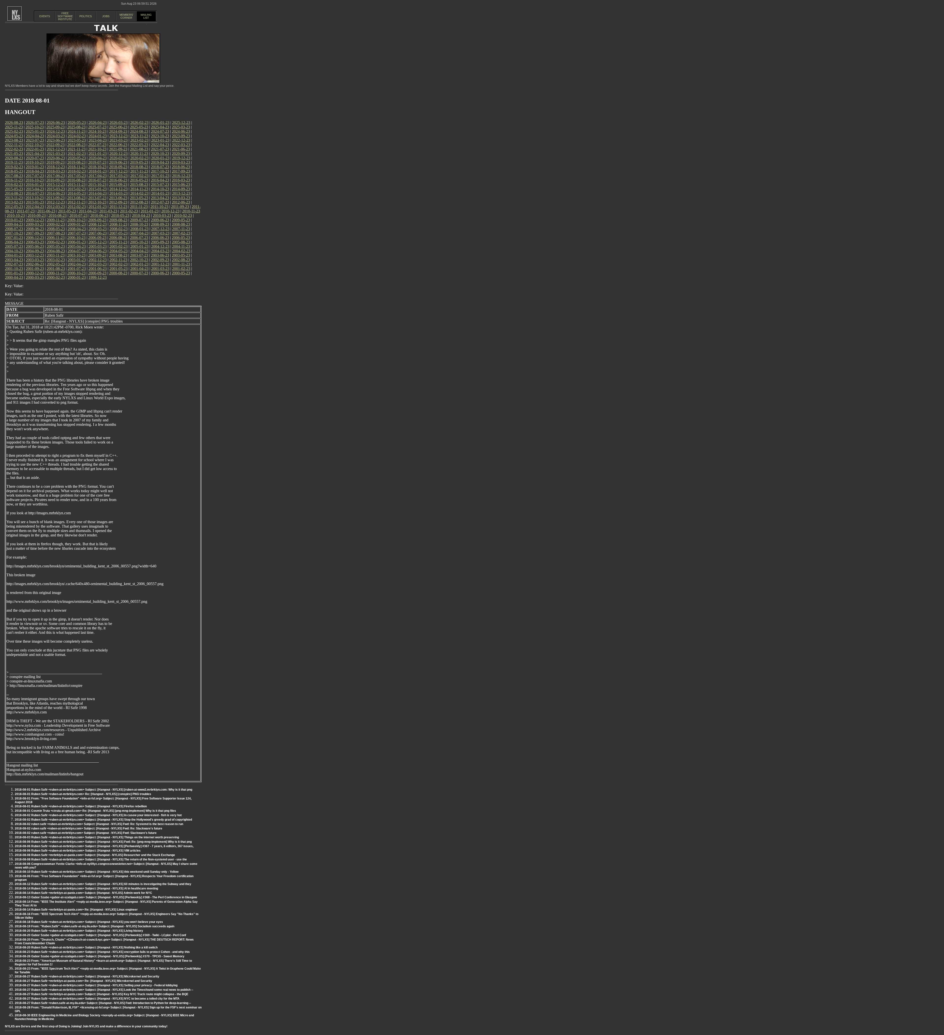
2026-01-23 (160, 122)
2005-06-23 (35, 246)
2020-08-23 (14, 158)
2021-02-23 (77, 153)
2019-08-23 (76, 162)
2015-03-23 (56, 189)
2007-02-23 (181, 233)
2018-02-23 (77, 171)
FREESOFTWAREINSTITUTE (65, 16)
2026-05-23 (77, 122)
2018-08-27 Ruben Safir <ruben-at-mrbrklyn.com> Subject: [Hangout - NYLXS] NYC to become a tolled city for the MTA (97, 998)
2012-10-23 (97, 202)
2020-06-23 (56, 158)
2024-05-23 (14, 136)
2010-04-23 (141, 215)
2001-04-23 (139, 268)
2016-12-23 (181, 176)
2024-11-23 (77, 131)
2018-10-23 (97, 167)
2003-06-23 (160, 255)
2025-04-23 (160, 127)
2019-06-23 (118, 162)
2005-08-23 (181, 242)
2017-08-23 (14, 176)
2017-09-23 (181, 171)
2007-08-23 (56, 233)
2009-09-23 (97, 220)
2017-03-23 (118, 176)
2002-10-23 (139, 260)
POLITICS (85, 16)
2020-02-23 (139, 158)
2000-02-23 (56, 277)
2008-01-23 (139, 229)
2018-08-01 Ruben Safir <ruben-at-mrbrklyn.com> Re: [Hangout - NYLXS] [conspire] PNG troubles (83, 794)
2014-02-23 (139, 193)
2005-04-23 (77, 246)
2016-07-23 (97, 180)
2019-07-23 (97, 162)
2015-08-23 (139, 184)
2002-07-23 (14, 264)
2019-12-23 (181, 158)
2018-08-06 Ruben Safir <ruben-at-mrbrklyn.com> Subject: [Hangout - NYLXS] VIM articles (78, 850)
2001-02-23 (181, 268)
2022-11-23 (14, 145)
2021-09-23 (118, 149)
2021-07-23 (160, 149)
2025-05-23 (139, 127)
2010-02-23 (183, 215)
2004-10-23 (14, 251)
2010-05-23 (120, 215)
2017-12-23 (118, 171)
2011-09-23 (180, 207)
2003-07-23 (139, 255)
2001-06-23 (97, 268)
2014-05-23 (77, 193)
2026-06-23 (56, 122)
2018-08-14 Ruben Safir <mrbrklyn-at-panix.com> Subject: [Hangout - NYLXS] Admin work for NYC (83, 893)
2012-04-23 (35, 207)
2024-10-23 (97, 131)
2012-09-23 (118, 202)
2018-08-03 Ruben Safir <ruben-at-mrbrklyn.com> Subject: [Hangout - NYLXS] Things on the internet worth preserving (97, 837)
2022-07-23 (97, 145)
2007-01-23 (14, 238)
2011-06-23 (46, 211)
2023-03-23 (118, 140)
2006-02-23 (56, 242)
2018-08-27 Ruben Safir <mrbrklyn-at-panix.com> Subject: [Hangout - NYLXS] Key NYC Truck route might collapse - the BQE (101, 994)
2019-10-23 (35, 162)
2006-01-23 (77, 242)
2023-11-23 (139, 136)
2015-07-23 (160, 184)
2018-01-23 (97, 171)
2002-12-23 (97, 260)
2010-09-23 (37, 215)
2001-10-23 (14, 268)
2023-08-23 (14, 140)
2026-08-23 (14, 122)
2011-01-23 (150, 211)
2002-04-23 (77, 264)
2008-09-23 (160, 224)
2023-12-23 (118, 136)
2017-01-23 (160, 176)
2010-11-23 (191, 211)
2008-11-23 (118, 224)
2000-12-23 (35, 273)
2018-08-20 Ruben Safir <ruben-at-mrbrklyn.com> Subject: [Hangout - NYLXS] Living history (79, 930)
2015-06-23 (181, 184)
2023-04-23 (97, 140)
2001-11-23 (181, 264)
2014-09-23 (181, 189)
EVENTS (44, 16)
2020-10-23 (160, 153)
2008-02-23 (118, 229)
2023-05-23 (77, 140)
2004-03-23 (160, 251)
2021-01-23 (97, 153)
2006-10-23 (76, 238)
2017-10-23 (160, 171)
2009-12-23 (35, 220)
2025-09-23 (55, 127)
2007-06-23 (97, 233)
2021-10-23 (97, 149)
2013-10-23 (35, 198)
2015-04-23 (35, 189)
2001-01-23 (14, 273)
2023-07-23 (35, 140)
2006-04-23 (14, 242)
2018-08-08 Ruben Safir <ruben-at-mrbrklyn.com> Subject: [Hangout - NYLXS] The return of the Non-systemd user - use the (101, 859)
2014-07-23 (35, 193)
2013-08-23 (76, 198)
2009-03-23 (35, 224)
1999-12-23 (97, 277)
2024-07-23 (160, 131)
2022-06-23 (118, 145)
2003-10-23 (76, 255)
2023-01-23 (160, 140)
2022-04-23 (160, 145)
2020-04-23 (97, 158)
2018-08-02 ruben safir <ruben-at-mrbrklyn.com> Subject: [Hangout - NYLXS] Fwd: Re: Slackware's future (88, 828)
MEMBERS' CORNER (126, 16)
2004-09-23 (35, 251)
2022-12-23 (181, 140)
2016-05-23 (139, 180)
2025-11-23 (14, 127)
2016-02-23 (14, 184)
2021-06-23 (181, 149)
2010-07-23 (78, 215)
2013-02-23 (14, 202)
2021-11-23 (77, 149)
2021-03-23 (56, 153)
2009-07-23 (139, 220)
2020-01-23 (160, 158)
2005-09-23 (160, 242)
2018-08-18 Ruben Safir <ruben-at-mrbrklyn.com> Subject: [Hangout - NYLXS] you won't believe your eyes (89, 922)
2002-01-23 (139, 264)
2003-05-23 (181, 255)
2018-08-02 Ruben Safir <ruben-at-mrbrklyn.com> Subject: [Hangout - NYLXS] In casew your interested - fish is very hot (98, 815)
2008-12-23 (97, 224)
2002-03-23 (97, 264)
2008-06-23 (35, 229)
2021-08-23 (139, 149)
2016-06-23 (118, 180)
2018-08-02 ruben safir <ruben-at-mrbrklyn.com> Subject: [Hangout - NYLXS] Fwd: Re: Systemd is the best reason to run (99, 824)
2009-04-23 (14, 224)
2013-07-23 (97, 198)
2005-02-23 (118, 246)
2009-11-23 (56, 220)
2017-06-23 (56, 176)
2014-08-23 (14, 193)
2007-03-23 (160, 233)
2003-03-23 (35, 260)
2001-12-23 (160, 264)
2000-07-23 (139, 273)
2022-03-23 (181, 145)
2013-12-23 (181, 193)
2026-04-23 (97, 122)
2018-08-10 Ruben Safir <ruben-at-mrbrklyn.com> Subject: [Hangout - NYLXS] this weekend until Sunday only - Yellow (96, 871)
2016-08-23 (76, 180)
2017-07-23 (35, 176)
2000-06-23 (160, 273)
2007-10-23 (14, 233)
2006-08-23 (118, 238)
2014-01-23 (160, 193)
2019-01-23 (35, 167)
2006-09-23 (97, 238)
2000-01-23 (77, 277)
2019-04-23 (160, 162)
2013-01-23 (35, 202)
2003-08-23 (118, 255)
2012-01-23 (97, 207)
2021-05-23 (14, 153)
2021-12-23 (56, 149)
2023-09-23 (181, 136)
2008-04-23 (77, 229)
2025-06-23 (118, 127)
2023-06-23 (56, 140)
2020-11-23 (139, 153)
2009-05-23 (181, 220)
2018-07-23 (160, 167)
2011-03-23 (108, 211)
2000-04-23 (14, 277)
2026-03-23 (118, 122)
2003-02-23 (56, 260)
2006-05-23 (181, 238)
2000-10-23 (76, 273)
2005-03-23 (97, 246)
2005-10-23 (139, 242)
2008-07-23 (14, 229)
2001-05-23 (118, 268)
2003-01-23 (77, 260)
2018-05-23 (14, 171)
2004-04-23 (139, 251)
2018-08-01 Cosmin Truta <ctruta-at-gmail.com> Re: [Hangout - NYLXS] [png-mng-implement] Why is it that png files (95, 811)
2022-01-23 (35, 149)
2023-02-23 (139, 140)
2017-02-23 (139, 176)
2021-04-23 (35, 153)
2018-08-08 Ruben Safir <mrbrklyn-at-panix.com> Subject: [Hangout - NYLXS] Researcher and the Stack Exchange (95, 855)
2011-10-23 (159, 207)
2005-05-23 (56, 246)
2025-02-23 (14, 131)
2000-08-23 (118, 273)
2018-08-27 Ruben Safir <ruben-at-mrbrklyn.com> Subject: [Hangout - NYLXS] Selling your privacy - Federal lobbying (96, 985)
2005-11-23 (118, 242)
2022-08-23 (76, 145)
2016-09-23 (55, 180)
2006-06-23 (160, 238)
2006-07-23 (139, 238)
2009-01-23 (77, 224)
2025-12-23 (181, 122)
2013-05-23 (139, 198)
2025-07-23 (97, 127)
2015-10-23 (97, 184)
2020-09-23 (181, 153)
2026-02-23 (139, 122)
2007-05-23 (118, 233)
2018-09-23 (118, 167)
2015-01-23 (97, 189)
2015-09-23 (118, 184)
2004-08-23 (56, 251)
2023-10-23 (160, 136)
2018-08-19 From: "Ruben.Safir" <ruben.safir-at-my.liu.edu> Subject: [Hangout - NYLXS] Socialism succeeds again (94, 926)
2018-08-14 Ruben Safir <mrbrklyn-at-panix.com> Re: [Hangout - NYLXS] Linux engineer (76, 909)
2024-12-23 (56, 131)
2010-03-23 (162, 215)
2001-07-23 (77, 268)
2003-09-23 (97, 255)
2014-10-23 (160, 189)
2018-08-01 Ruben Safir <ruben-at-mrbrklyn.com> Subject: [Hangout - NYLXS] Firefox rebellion (81, 806)
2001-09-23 (35, 268)
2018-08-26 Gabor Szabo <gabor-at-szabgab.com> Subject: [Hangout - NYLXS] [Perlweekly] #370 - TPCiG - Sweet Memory (99, 956)
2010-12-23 (170, 211)
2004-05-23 (118, 251)
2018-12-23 (56, 167)
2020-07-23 (35, 158)
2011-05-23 (67, 211)
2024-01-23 (97, 136)
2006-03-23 (35, 242)
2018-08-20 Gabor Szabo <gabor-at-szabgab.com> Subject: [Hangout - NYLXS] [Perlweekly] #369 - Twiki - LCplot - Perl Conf (100, 935)
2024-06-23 (181, 131)
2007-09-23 (35, 233)
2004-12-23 (160, 246)
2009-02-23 (56, 224)
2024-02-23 (77, 136)
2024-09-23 (118, 131)
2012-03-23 (56, 207)
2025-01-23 (35, 131)
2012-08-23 (139, 202)
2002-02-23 (118, 264)
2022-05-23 (139, 145)
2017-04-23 (97, 176)
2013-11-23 (14, 198)
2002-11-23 (118, 260)
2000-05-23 (181, 273)
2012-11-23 (77, 202)
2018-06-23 (181, 167)
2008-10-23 (139, 224)
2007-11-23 (181, 229)
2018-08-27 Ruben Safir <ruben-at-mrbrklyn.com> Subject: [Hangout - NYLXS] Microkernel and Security (87, 976)
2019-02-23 (14, 167)
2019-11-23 (14, 162)
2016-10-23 (35, 180)
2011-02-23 (129, 211)
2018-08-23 (139, 167)
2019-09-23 (55, 162)
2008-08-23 (181, 224)
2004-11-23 (181, 246)
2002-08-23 (181, 260)
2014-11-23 (139, 189)
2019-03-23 (181, 162)
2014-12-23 (118, 189)
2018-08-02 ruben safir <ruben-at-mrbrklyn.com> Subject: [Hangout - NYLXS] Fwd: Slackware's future (86, 833)
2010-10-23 (16, 215)
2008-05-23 (56, 229)
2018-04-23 (35, 171)
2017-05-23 (77, 176)
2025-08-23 (76, 127)
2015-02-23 (77, 189)
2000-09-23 (97, 273)
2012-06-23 (181, 202)
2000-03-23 (35, 277)
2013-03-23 (181, 198)
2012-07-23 (160, 202)
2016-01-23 (35, 184)
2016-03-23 (181, 180)
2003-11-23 (56, 255)
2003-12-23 (35, 255)
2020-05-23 (77, 158)
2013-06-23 (118, 198)
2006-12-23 (35, 238)
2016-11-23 (14, 180)
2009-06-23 (160, 220)
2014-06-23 (56, 193)
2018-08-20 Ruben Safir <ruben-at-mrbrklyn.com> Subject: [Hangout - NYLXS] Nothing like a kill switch (86, 947)
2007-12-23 (160, 229)
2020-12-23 (118, 153)
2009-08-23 (118, 220)
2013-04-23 (160, 198)
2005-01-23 (139, 246)
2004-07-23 (77, 251)
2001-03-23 (160, 268)
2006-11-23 (56, 238)
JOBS (105, 16)
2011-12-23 (118, 207)
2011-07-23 (26, 211)
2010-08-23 (57, 215)
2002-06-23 (35, 264)
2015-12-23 (56, 184)
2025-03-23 (181, 127)
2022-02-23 (14, 149)
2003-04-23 (14, 260)
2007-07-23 (77, 233)
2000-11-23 (56, 273)
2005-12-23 (97, 242)
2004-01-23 (14, 255)
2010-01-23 (14, 220)
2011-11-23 (139, 207)
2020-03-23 (118, 158)
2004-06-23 (97, 251)
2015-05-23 (14, 189)
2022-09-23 (55, 145)
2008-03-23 (97, 229)
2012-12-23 (56, 202)
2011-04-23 (88, 211)
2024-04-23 (35, 136)
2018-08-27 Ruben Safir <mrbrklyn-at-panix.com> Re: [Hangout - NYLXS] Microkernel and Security (83, 981)
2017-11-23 (139, 171)
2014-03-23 (118, 193)
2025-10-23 (35, 127)
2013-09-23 (55, 198)
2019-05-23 (139, 162)
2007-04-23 (139, 233)
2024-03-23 (56, 136)
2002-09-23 (160, 260)
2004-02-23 (181, 251)
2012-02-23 (77, 207)
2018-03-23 (56, 171)
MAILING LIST (146, 16)
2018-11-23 (77, 167)
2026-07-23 (35, 122)
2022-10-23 (35, 145)
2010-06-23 (99, 215)
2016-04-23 (160, 180)
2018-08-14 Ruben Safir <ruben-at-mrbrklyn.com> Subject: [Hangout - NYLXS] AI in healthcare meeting (86, 888)
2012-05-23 (14, 207)
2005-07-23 (14, 246)
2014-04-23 (97, 193)
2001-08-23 (56, 268)
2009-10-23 (76, 220)
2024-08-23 (139, 131)
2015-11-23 (77, 184)
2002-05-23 (56, 264)
